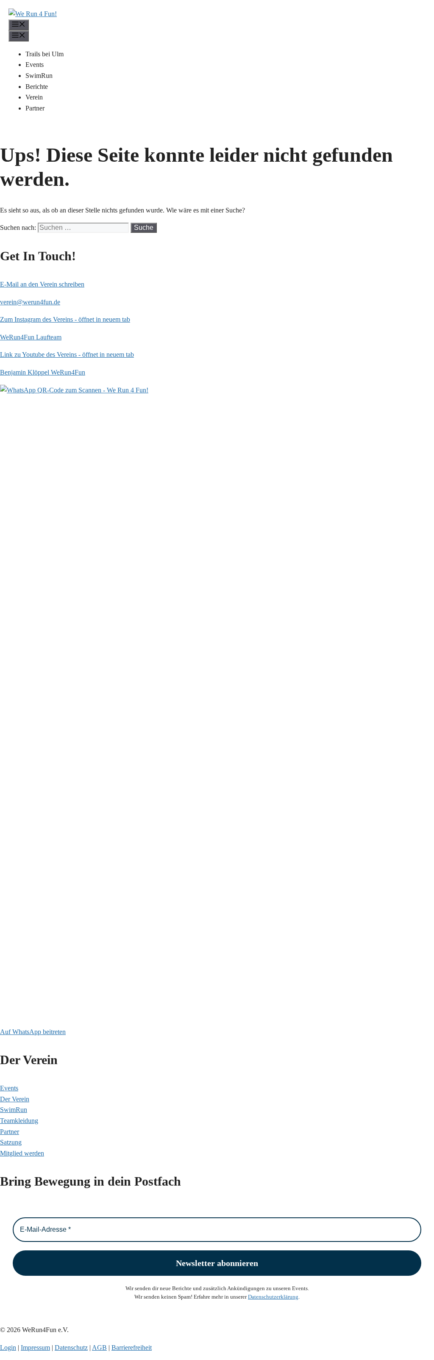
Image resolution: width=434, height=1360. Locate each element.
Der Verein (14, 1099)
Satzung (11, 1142)
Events (34, 64)
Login (8, 1347)
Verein (34, 97)
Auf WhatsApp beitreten (33, 1031)
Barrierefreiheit (131, 1347)
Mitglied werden (22, 1153)
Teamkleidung (19, 1120)
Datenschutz (71, 1347)
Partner (35, 108)
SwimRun (39, 75)
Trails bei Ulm (44, 54)
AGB (99, 1347)
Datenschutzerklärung (273, 1297)
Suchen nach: (18, 227)
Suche (143, 227)
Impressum (35, 1347)
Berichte (36, 86)
